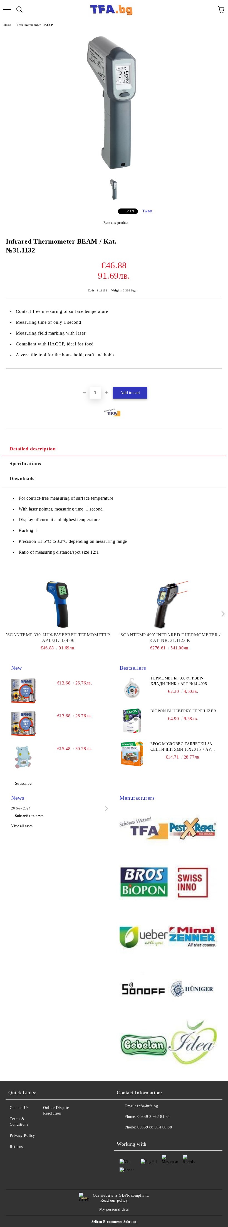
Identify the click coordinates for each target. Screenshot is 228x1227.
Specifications (25, 463)
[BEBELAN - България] (144, 1044)
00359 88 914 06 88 (154, 1127)
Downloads (21, 478)
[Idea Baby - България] (192, 1044)
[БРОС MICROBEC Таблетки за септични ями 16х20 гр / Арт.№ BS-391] (132, 753)
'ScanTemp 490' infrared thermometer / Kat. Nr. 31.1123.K (170, 637)
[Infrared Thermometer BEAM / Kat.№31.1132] (114, 171)
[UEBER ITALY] (144, 936)
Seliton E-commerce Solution (114, 1222)
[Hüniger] (192, 990)
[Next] (222, 614)
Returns (16, 1147)
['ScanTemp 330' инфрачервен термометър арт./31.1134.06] (58, 604)
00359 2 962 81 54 (153, 1117)
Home (7, 24)
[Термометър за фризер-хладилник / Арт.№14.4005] (132, 688)
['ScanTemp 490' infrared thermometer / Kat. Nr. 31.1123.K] (170, 604)
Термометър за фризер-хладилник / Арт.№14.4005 (178, 681)
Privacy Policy (22, 1135)
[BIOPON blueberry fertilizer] (132, 720)
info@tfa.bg (147, 1106)
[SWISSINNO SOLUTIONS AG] (192, 883)
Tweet (147, 211)
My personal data (114, 1209)
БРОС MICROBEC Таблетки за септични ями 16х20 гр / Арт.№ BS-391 (182, 747)
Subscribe (23, 783)
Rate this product (115, 223)
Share (130, 211)
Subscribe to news (29, 816)
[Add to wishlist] (218, 378)
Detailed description (32, 448)
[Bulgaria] (192, 829)
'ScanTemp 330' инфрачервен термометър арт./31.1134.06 (58, 637)
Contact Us (19, 1108)
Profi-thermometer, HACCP (35, 24)
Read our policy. (114, 1200)
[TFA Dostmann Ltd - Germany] (144, 829)
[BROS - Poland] (144, 883)
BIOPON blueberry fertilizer (183, 711)
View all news (22, 826)
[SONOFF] (144, 990)
